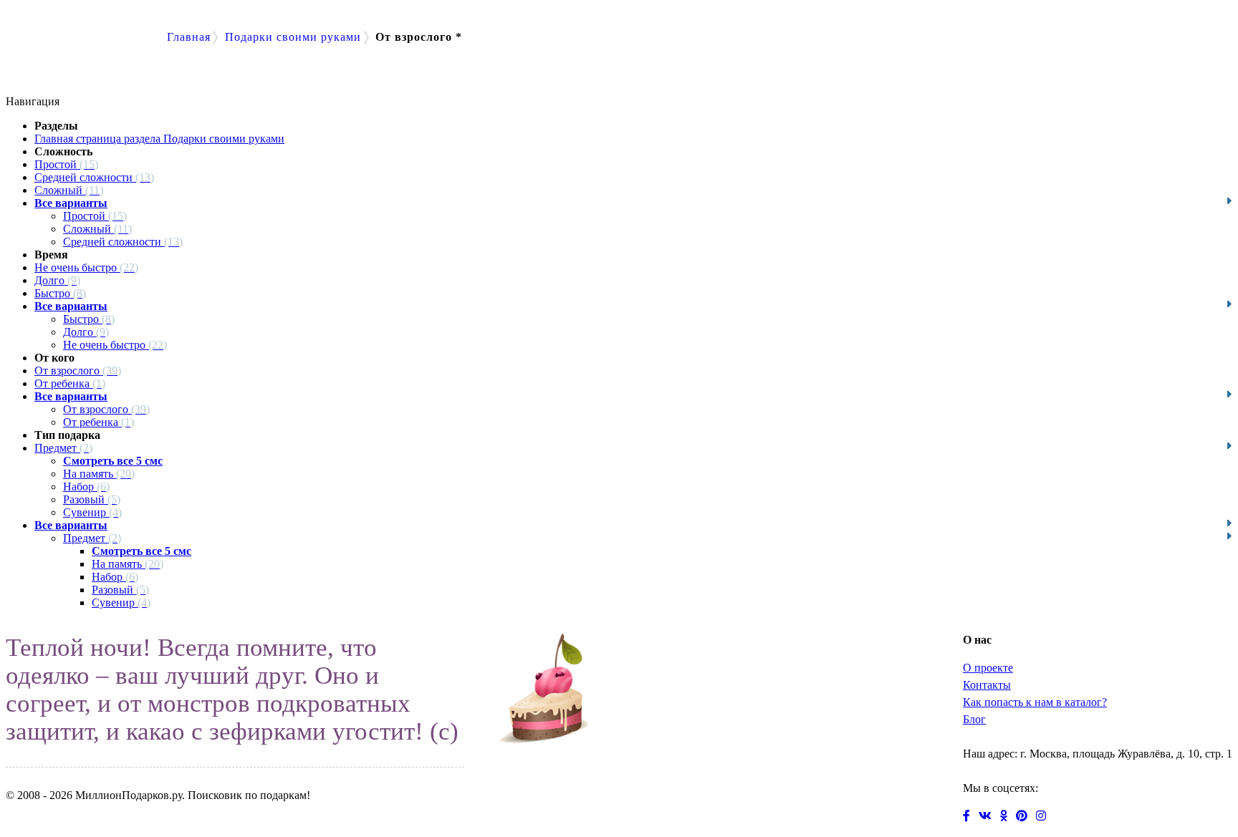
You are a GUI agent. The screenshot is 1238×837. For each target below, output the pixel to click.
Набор (86, 486)
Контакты (987, 685)
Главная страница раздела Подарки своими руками (159, 138)
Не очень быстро (86, 267)
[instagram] (1044, 817)
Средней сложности (94, 177)
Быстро (60, 293)
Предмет (63, 448)
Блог (974, 719)
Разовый (91, 499)
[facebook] (971, 817)
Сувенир (92, 512)
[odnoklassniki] (1008, 817)
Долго (57, 280)
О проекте (988, 668)
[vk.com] (989, 817)
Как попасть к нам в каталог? (1035, 702)
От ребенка (69, 383)
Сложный (68, 190)
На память (99, 474)
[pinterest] (1026, 817)
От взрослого (77, 370)
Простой (66, 164)
